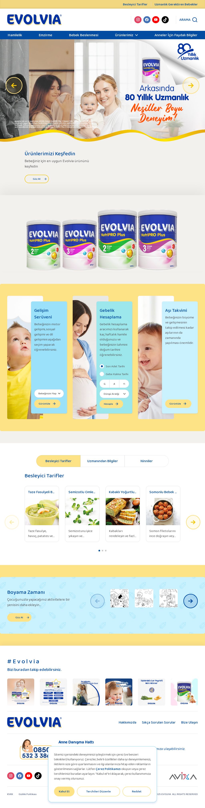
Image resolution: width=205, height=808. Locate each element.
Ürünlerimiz (124, 35)
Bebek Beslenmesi (83, 35)
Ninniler (147, 461)
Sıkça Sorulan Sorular (159, 722)
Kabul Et (64, 791)
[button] (191, 85)
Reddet (137, 791)
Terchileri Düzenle (98, 791)
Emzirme (45, 35)
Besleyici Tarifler (135, 4)
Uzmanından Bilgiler (102, 461)
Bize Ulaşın (189, 722)
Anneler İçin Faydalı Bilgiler (176, 35)
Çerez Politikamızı (108, 769)
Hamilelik (15, 35)
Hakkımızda (127, 722)
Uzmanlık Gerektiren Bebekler (176, 4)
